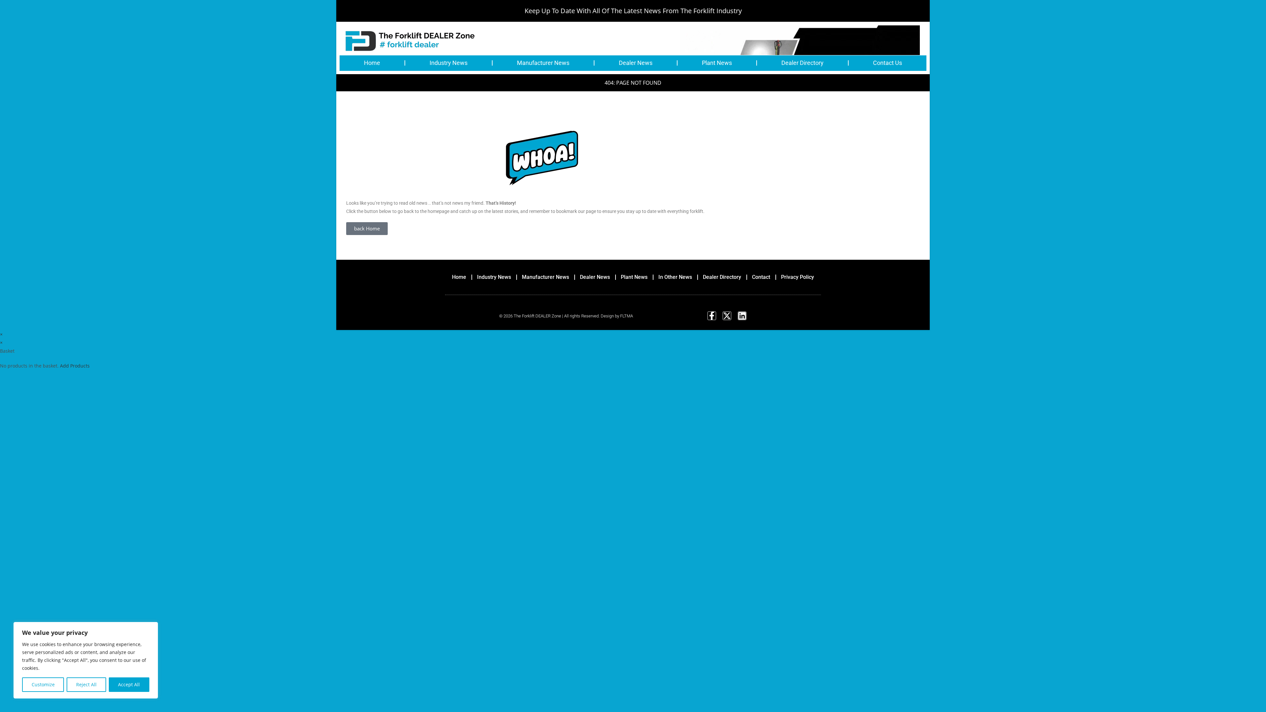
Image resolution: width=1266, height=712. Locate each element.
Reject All (86, 684)
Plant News (717, 62)
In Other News (675, 277)
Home (372, 62)
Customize (43, 684)
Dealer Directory (802, 62)
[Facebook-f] (712, 316)
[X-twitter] (727, 316)
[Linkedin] (742, 316)
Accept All (129, 684)
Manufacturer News (543, 62)
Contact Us (887, 62)
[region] (85, 660)
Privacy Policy (797, 277)
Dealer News (635, 62)
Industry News (448, 62)
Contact (761, 277)
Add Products (75, 366)
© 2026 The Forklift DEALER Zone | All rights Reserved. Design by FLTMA (566, 315)
